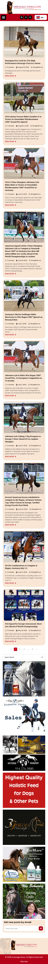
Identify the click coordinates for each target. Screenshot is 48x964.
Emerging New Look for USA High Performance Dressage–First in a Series (22, 62)
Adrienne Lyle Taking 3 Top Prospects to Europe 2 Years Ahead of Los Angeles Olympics (23, 439)
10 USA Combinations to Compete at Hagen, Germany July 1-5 (21, 567)
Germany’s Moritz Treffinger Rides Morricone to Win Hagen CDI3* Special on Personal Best (24, 317)
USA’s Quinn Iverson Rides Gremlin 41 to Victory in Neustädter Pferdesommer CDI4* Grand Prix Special (23, 119)
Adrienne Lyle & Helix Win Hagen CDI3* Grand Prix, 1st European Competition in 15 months (23, 378)
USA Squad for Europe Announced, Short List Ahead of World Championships (23, 625)
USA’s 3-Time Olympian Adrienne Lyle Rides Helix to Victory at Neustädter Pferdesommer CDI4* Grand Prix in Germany (22, 186)
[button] (3, 17)
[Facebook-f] (26, 17)
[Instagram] (30, 17)
